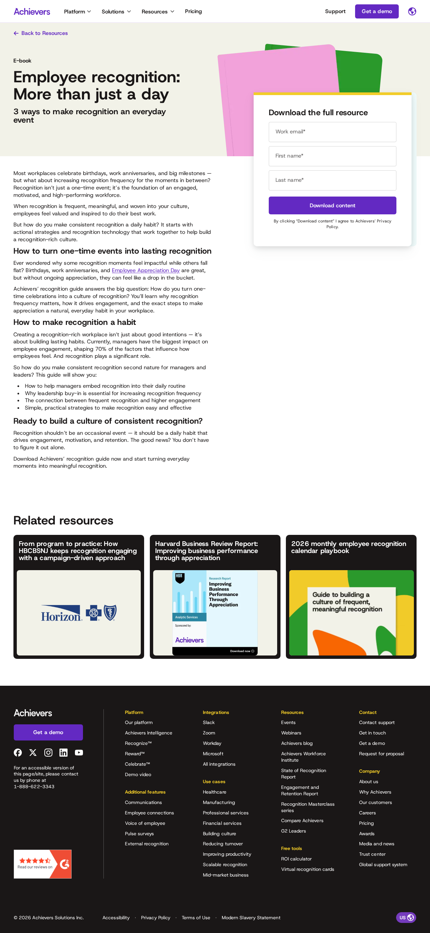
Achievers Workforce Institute (303, 757)
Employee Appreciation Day (146, 270)
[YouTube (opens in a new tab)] (79, 753)
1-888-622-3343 (34, 786)
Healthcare (214, 792)
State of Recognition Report (303, 773)
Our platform (139, 722)
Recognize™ (138, 743)
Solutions (113, 11)
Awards (367, 834)
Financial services (222, 823)
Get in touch (372, 733)
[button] (153, 714)
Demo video (138, 774)
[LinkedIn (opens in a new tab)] (63, 753)
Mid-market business (226, 875)
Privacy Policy (155, 918)
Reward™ (135, 754)
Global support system (383, 864)
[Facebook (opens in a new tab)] (18, 753)
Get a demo (372, 743)
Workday (212, 743)
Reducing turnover (223, 844)
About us (369, 781)
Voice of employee (145, 823)
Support (335, 11)
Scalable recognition (225, 864)
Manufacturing (219, 802)
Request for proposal (381, 754)
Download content (333, 205)
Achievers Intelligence (149, 733)
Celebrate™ (137, 764)
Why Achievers (375, 792)
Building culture (219, 834)
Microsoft (213, 754)
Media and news (376, 844)
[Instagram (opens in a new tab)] (48, 753)
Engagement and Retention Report (300, 790)
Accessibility (116, 918)
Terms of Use (196, 918)
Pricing (193, 11)
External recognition (147, 844)
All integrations (219, 764)
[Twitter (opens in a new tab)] (33, 753)
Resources (155, 11)
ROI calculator (296, 859)
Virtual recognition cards (308, 869)
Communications (143, 802)
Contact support (377, 722)
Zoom (209, 733)
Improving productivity (227, 854)
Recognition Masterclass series (308, 807)
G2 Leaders (293, 831)
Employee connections (149, 813)
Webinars (291, 733)
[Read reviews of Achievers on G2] (43, 864)
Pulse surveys (139, 834)
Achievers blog (297, 743)
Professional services (226, 813)
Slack (209, 722)
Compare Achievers (302, 820)
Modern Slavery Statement (251, 918)
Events (288, 722)
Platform (74, 11)
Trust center (372, 854)
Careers (367, 813)
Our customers (375, 802)
